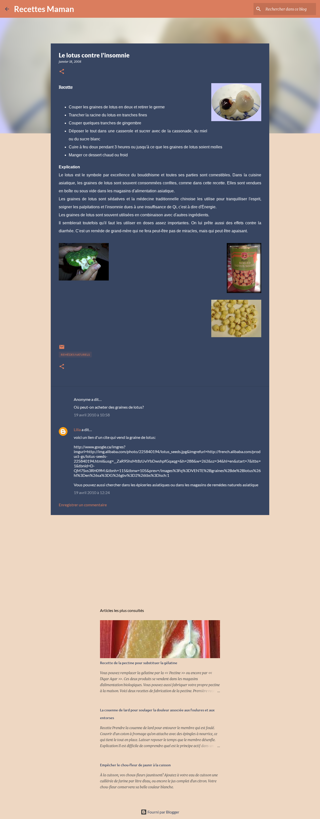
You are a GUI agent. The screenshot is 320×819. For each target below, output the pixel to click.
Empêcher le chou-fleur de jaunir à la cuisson (135, 765)
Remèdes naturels (75, 354)
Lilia (77, 429)
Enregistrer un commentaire (83, 504)
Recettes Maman (44, 9)
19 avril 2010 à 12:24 (92, 492)
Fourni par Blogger (163, 812)
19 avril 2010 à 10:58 (92, 414)
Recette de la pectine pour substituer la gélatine (138, 662)
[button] (62, 71)
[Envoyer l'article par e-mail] (62, 349)
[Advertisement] (160, 557)
